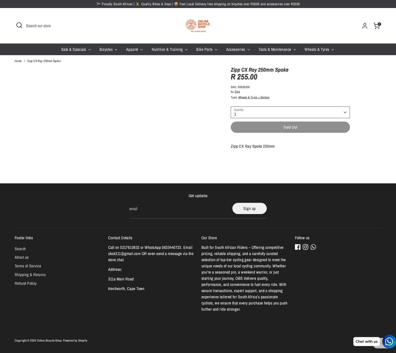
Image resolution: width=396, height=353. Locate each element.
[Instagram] (305, 247)
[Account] (364, 25)
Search (20, 249)
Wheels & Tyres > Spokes (254, 97)
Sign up (249, 208)
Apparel (132, 49)
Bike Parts (205, 49)
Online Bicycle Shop (49, 340)
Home (18, 61)
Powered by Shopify (75, 340)
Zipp (237, 92)
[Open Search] (19, 25)
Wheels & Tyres (317, 49)
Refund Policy (26, 283)
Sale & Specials (74, 49)
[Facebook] (297, 247)
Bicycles (106, 49)
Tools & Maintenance (275, 49)
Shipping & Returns (30, 274)
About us (22, 257)
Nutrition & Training (168, 49)
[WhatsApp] (313, 247)
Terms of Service (28, 266)
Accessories (236, 49)
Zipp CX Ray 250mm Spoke (44, 61)
